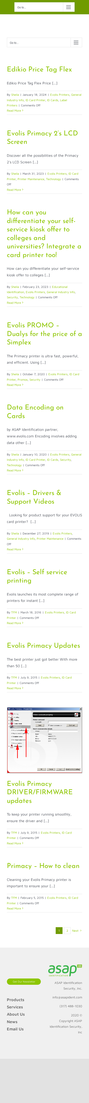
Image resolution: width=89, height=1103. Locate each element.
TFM (14, 612)
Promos (23, 379)
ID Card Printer (35, 100)
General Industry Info (61, 292)
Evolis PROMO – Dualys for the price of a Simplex (44, 334)
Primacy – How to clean (43, 866)
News (12, 1021)
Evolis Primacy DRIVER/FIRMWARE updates (40, 793)
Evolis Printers (59, 94)
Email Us (15, 1029)
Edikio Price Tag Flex (39, 69)
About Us (16, 1014)
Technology (53, 179)
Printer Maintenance (31, 179)
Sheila (15, 94)
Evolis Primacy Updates (43, 646)
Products (15, 999)
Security (12, 297)
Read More (14, 110)
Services (15, 1007)
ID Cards (52, 100)
